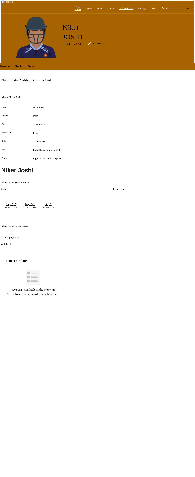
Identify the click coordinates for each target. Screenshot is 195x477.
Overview (5, 66)
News (31, 66)
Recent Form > (119, 189)
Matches (19, 66)
